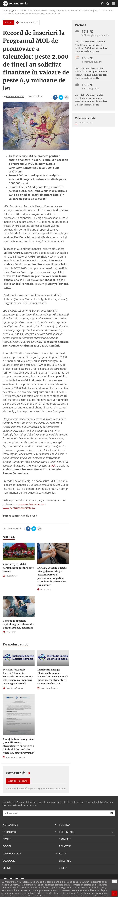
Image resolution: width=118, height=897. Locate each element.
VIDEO (63, 868)
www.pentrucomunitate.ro (19, 508)
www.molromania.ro (31, 504)
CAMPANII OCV (12, 853)
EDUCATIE (65, 846)
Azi (76, 122)
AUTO (62, 853)
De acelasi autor (15, 644)
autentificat (24, 788)
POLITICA (64, 824)
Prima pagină (9, 10)
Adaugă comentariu (17, 780)
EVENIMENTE (67, 832)
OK (114, 881)
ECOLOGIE (9, 860)
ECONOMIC (10, 832)
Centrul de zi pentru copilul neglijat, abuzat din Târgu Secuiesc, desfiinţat (18, 624)
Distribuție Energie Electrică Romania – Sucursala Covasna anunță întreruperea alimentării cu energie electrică (18, 676)
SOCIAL (22, 10)
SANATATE (65, 839)
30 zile (90, 122)
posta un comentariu (55, 788)
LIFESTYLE (65, 860)
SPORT (7, 839)
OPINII (7, 868)
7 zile (82, 122)
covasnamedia (18, 3)
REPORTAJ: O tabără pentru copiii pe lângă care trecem (18, 568)
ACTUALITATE (10, 824)
